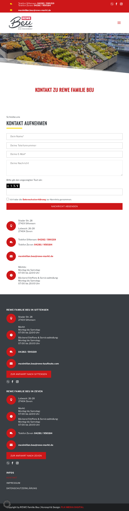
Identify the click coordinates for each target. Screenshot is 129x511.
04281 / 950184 (42, 5)
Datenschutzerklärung (34, 199)
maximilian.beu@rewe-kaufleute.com (38, 363)
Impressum (13, 483)
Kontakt (11, 478)
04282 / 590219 (45, 3)
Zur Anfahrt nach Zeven (26, 455)
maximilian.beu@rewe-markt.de (34, 10)
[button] (7, 504)
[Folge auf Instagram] (121, 5)
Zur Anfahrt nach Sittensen (29, 374)
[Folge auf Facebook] (116, 5)
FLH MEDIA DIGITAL (72, 507)
